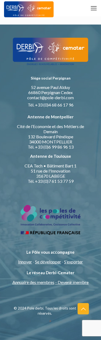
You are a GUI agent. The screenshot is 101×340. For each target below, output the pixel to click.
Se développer (48, 261)
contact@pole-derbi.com (50, 97)
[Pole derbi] (29, 8)
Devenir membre (73, 282)
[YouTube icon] (50, 320)
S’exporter (73, 261)
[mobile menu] (93, 8)
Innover (25, 261)
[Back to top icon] (83, 308)
